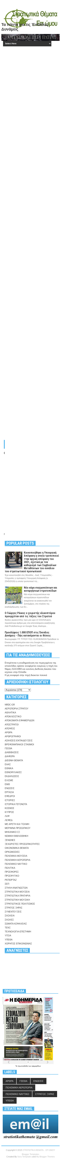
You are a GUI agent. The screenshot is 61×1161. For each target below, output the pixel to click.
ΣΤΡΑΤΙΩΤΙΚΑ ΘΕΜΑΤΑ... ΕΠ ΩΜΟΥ (39, 1150)
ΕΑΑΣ (8, 764)
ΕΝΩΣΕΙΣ (9, 788)
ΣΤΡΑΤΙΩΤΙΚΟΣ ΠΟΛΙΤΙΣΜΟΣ (20, 904)
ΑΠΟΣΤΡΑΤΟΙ (12, 724)
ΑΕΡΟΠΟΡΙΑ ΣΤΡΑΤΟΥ (16, 708)
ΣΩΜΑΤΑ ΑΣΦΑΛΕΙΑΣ (16, 923)
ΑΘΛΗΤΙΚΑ (10, 712)
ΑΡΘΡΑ (8, 732)
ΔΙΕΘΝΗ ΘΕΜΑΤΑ (14, 760)
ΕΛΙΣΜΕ (9, 780)
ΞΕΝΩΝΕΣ (10, 840)
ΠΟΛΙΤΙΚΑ (10, 868)
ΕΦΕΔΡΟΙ (10, 796)
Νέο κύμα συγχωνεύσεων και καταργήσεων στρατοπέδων (40, 589)
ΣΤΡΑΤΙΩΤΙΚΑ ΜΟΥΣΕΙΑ (17, 891)
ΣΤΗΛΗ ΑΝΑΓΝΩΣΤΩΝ (16, 888)
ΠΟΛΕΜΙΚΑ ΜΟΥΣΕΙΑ (16, 856)
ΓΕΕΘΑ (8, 748)
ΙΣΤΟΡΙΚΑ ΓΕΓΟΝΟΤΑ (16, 804)
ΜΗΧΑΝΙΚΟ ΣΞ (12, 832)
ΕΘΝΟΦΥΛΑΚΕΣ (13, 772)
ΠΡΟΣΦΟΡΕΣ (12, 872)
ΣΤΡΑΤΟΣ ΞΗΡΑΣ (13, 907)
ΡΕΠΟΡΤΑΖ (11, 880)
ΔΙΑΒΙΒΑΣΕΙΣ (12, 752)
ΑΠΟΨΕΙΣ (10, 728)
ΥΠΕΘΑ (9, 939)
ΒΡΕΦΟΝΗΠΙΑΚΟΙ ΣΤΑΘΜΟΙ (19, 744)
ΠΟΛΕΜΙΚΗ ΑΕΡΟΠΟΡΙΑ (17, 860)
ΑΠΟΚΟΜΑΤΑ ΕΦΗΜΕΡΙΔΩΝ (19, 720)
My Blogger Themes (45, 1157)
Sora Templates (24, 1157)
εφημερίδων (36, 1066)
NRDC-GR (10, 704)
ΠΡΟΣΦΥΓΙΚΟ (12, 876)
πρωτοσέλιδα (23, 1066)
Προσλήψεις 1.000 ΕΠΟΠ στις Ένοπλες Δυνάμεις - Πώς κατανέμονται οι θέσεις (28, 634)
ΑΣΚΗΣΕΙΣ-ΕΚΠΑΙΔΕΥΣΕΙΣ (19, 740)
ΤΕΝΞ (8, 927)
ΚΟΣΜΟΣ (9, 808)
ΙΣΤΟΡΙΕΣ (10, 800)
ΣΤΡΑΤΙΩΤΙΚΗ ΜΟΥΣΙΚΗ (17, 900)
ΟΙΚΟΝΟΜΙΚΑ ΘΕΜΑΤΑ (17, 848)
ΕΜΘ (7, 784)
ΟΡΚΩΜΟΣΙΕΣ (12, 852)
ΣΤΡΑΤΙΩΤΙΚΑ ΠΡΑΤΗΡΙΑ (17, 895)
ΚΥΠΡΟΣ (9, 812)
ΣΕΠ (7, 884)
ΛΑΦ (7, 816)
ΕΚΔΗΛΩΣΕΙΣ (12, 776)
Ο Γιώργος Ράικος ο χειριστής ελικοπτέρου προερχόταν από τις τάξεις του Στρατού (30, 614)
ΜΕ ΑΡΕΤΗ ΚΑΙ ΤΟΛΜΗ (17, 824)
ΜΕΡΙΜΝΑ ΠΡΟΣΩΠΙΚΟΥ (17, 828)
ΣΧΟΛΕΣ (9, 919)
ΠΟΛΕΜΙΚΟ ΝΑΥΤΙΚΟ (16, 864)
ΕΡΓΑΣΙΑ (9, 792)
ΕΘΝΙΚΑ (9, 768)
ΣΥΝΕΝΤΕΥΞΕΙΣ (13, 911)
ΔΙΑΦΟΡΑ (10, 756)
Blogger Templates (30, 1154)
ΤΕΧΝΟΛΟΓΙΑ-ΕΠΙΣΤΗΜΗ (18, 931)
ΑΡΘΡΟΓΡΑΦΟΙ (13, 736)
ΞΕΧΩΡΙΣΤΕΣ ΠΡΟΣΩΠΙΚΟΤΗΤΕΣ (22, 844)
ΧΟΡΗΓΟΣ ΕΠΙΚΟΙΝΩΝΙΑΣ (18, 943)
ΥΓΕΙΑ (8, 935)
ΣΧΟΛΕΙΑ (10, 915)
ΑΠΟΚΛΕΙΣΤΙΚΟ (13, 716)
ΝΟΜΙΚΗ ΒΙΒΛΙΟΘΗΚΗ (16, 836)
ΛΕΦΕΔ (9, 820)
